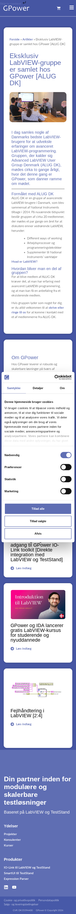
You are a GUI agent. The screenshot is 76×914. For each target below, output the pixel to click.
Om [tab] (62, 388)
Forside (15, 39)
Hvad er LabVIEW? (24, 261)
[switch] (66, 467)
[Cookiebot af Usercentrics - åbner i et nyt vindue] (55, 377)
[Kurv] (58, 8)
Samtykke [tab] (13, 388)
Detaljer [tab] (38, 388)
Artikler (27, 39)
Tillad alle (38, 508)
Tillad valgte (38, 521)
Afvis (38, 533)
